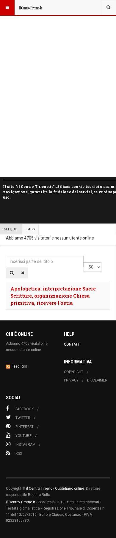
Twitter (22, 418)
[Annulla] (22, 272)
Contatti (72, 344)
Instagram (25, 445)
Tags (30, 229)
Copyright (73, 372)
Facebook (24, 409)
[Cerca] (12, 272)
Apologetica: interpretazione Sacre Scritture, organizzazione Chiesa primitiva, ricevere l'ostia (53, 295)
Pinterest (24, 427)
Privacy (71, 380)
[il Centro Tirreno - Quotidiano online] (30, 7)
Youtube (23, 436)
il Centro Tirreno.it (20, 502)
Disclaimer (97, 380)
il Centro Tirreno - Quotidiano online (55, 488)
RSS (18, 453)
